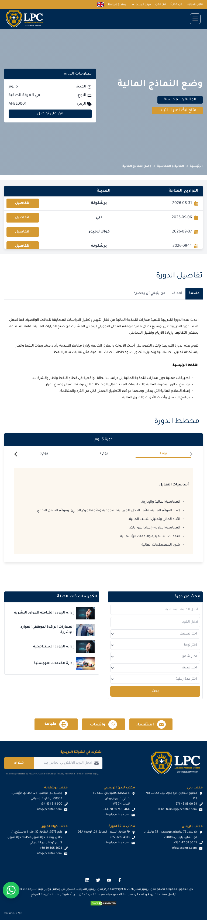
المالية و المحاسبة (170, 166)
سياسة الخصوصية (120, 894)
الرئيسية (196, 166)
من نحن (160, 4)
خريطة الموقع (40, 894)
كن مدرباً (77, 894)
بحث (155, 691)
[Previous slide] (191, 454)
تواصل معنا (169, 894)
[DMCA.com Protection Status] (103, 903)
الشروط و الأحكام (146, 894)
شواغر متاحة (60, 894)
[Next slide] (16, 454)
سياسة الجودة (95, 894)
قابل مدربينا (195, 4)
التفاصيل (22, 203)
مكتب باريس (192, 827)
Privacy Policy (64, 774)
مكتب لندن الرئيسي (119, 788)
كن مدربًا (176, 4)
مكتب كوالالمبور (55, 827)
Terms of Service (83, 774)
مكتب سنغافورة (121, 827)
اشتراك (19, 763)
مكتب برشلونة (56, 788)
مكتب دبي (195, 788)
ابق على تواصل (50, 114)
